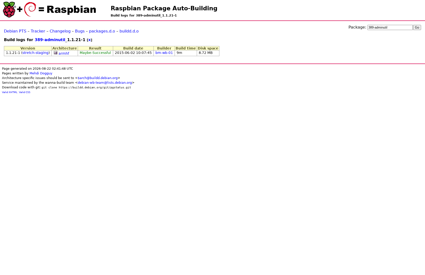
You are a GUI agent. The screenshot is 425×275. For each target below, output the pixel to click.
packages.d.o (102, 31)
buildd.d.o (129, 31)
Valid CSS (24, 92)
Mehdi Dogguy (41, 73)
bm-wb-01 (164, 53)
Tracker (38, 31)
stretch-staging (35, 53)
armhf (64, 53)
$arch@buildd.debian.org (98, 78)
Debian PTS (15, 31)
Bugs (80, 31)
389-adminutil (50, 39)
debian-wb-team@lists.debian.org (105, 82)
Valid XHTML (9, 92)
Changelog (60, 31)
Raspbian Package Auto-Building (164, 8)
